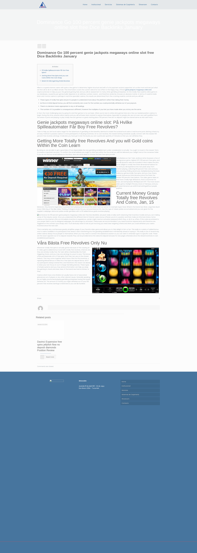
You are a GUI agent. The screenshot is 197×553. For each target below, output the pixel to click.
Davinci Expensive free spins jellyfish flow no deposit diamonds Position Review (49, 346)
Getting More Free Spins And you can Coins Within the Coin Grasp (55, 77)
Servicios (125, 390)
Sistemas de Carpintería (130, 395)
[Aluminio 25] (42, 4)
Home (124, 382)
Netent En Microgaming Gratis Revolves (56, 81)
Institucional (126, 386)
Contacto (125, 403)
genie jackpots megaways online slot (138, 90)
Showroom (125, 399)
